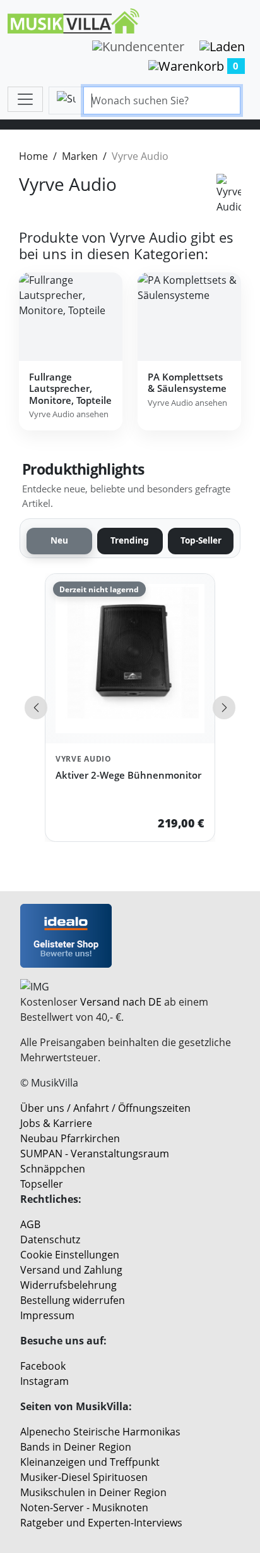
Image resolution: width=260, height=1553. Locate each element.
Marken (80, 156)
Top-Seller (201, 540)
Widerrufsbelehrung (68, 1285)
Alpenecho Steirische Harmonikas (100, 1432)
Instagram (44, 1381)
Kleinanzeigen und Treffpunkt (90, 1462)
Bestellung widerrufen (72, 1300)
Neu (59, 540)
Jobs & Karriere (56, 1123)
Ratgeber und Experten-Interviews (101, 1523)
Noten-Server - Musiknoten (84, 1507)
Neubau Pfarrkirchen (70, 1138)
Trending (129, 540)
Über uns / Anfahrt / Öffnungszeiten (105, 1108)
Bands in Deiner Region (75, 1447)
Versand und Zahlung (71, 1270)
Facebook (43, 1366)
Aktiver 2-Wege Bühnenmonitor (128, 775)
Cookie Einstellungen (69, 1255)
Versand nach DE (121, 1002)
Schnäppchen (52, 1169)
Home (33, 156)
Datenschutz (50, 1239)
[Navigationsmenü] (25, 99)
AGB (30, 1224)
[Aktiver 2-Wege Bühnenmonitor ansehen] (130, 658)
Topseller (41, 1184)
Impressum (47, 1315)
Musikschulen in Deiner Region (93, 1492)
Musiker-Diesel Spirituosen (84, 1477)
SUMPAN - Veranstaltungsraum (94, 1153)
